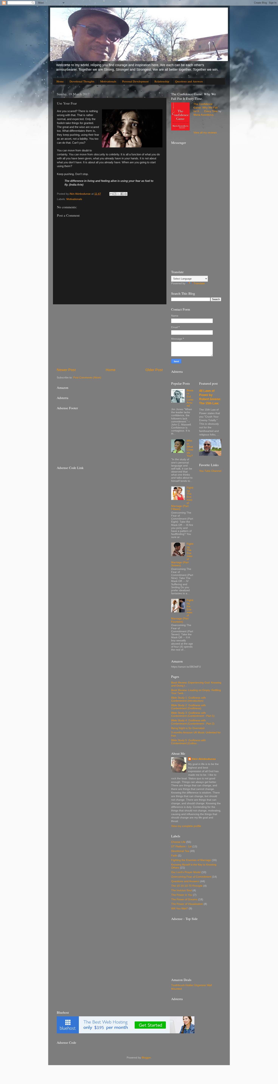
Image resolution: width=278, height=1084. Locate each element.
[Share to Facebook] (122, 194)
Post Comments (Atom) (87, 377)
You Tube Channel (210, 471)
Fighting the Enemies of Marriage (191, 860)
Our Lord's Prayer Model (186, 872)
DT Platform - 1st (181, 846)
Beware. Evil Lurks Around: (190, 398)
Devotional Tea (180, 851)
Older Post (154, 370)
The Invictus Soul (181, 890)
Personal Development (135, 81)
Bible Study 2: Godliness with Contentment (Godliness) (188, 707)
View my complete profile (186, 826)
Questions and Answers (189, 81)
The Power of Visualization (187, 904)
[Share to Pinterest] (125, 194)
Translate (199, 283)
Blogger (146, 1057)
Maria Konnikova (203, 114)
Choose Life (178, 842)
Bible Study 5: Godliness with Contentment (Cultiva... (188, 742)
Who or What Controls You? (190, 448)
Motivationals (108, 81)
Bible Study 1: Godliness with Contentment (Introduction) (188, 699)
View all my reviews (205, 132)
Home (60, 81)
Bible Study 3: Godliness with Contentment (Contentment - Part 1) (192, 714)
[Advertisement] (110, 335)
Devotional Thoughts (82, 81)
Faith (174, 855)
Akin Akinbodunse (204, 759)
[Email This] (111, 194)
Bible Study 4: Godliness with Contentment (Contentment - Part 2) (192, 722)
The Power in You (181, 894)
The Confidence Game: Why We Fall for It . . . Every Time (205, 108)
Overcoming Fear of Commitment (191, 876)
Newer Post (66, 370)
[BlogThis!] (115, 194)
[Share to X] (118, 194)
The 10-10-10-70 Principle (187, 885)
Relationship (162, 81)
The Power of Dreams (184, 899)
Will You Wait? (179, 908)
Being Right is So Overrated (187, 728)
